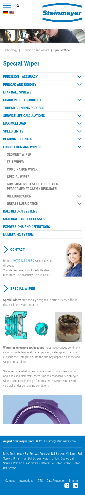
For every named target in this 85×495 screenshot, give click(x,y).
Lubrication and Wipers (35, 50)
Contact (17, 249)
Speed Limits (13, 131)
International (26, 480)
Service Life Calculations (24, 115)
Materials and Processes (24, 219)
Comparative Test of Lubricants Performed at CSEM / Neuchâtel (33, 186)
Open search (18, 6)
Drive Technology (13, 453)
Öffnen (79, 76)
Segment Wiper (19, 154)
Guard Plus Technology (22, 99)
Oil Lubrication (19, 196)
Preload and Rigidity (20, 84)
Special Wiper (62, 50)
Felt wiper (15, 161)
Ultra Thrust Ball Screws (27, 458)
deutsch (5, 12)
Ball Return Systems (20, 211)
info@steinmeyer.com (62, 441)
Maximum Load (14, 123)
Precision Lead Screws (26, 463)
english (11, 12)
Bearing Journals (17, 138)
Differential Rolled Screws (56, 463)
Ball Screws (31, 453)
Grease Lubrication (22, 203)
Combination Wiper (22, 169)
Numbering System (18, 234)
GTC (40, 480)
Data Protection (56, 480)
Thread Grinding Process (23, 107)
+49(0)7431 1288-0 (23, 260)
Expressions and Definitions (26, 226)
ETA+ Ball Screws (17, 92)
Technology (10, 50)
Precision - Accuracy (20, 76)
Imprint (73, 480)
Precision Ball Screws (52, 453)
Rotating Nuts (51, 458)
